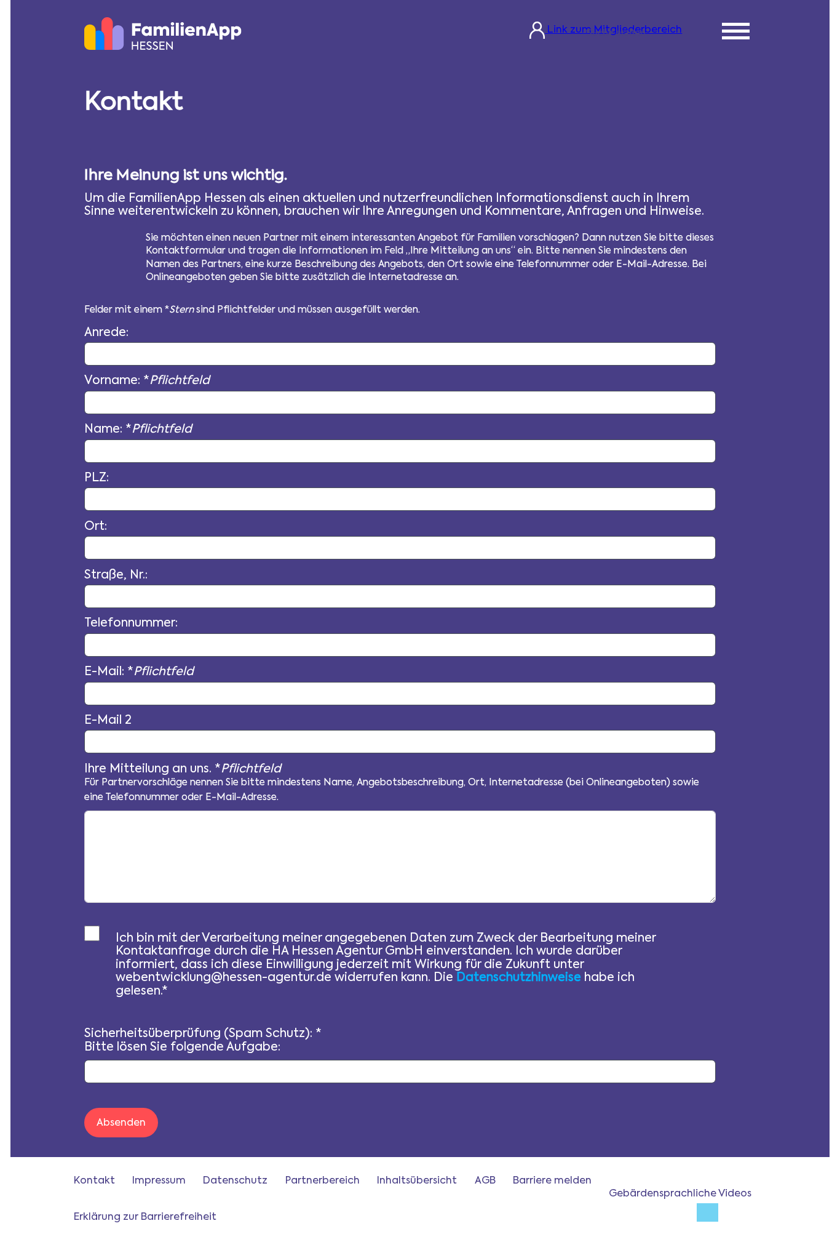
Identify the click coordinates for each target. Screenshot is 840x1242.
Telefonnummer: (131, 623)
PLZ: (96, 478)
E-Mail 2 (108, 720)
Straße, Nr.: (116, 575)
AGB (485, 1181)
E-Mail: (139, 672)
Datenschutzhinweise (518, 978)
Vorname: (147, 381)
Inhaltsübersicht (417, 1181)
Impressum (159, 1181)
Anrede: (106, 333)
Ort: (95, 526)
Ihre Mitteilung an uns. (391, 783)
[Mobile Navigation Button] (736, 33)
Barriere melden (552, 1181)
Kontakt (94, 1181)
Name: (138, 429)
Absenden (121, 1123)
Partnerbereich (322, 1181)
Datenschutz (235, 1181)
